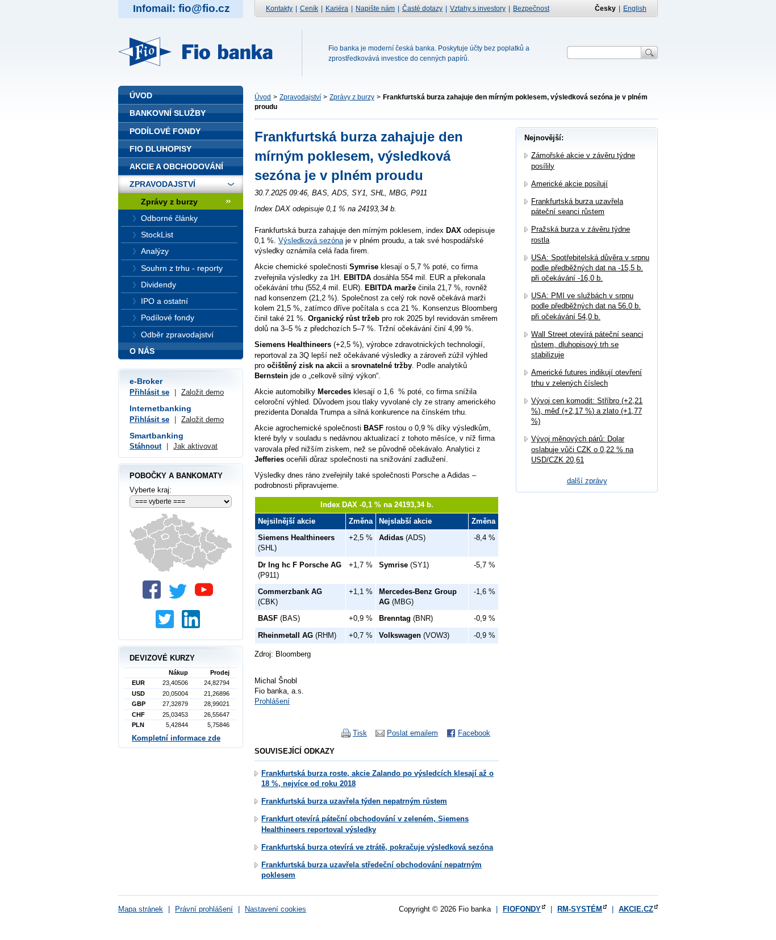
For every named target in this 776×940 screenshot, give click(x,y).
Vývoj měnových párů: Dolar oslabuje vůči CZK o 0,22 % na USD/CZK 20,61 (582, 449)
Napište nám (375, 8)
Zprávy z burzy (351, 97)
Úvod (263, 97)
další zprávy (587, 481)
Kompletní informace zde (176, 738)
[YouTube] (207, 596)
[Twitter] (181, 596)
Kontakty (279, 8)
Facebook (474, 733)
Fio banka (202, 52)
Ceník (309, 8)
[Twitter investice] (168, 625)
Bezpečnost (531, 8)
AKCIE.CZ (636, 909)
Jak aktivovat (195, 446)
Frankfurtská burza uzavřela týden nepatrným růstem (354, 801)
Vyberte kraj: (151, 490)
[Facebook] (154, 596)
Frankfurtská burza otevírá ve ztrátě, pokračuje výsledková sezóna (377, 847)
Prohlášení (272, 701)
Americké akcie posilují (569, 183)
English (634, 8)
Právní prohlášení (204, 909)
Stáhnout (145, 446)
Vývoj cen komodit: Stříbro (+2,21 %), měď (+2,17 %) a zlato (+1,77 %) (587, 410)
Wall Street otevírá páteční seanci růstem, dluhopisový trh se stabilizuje (587, 344)
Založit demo (202, 392)
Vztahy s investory (478, 8)
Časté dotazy (422, 8)
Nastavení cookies (275, 909)
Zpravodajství (300, 97)
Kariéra (337, 8)
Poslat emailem (412, 733)
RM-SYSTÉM (579, 909)
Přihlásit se (149, 392)
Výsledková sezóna (310, 240)
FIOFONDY (522, 909)
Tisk (360, 733)
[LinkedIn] (194, 625)
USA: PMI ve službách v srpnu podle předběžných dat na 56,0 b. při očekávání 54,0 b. (586, 305)
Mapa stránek (140, 909)
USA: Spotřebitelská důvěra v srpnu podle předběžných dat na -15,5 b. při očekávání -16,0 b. (590, 267)
